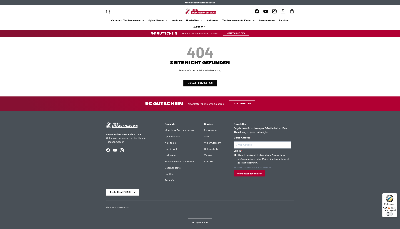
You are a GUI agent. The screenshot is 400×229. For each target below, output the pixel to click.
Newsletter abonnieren (249, 173)
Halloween (212, 20)
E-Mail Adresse (242, 137)
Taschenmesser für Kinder (236, 20)
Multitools (177, 20)
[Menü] (395, 195)
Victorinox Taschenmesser (126, 20)
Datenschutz (211, 148)
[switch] (390, 214)
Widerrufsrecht (212, 142)
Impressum (210, 130)
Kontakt (208, 161)
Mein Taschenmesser (120, 207)
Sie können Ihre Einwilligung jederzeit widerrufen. (253, 167)
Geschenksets (267, 20)
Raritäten (284, 20)
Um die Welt (192, 20)
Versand (208, 155)
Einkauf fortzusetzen (200, 83)
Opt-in (237, 150)
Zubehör (198, 26)
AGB (206, 136)
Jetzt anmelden (236, 33)
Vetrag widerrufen (200, 222)
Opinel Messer (156, 20)
